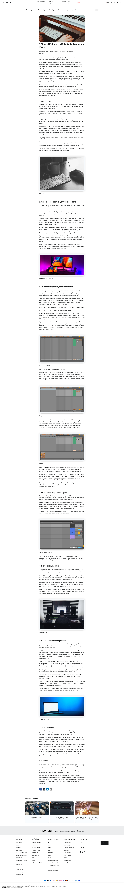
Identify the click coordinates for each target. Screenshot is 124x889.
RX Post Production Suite (53, 865)
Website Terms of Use (6, 887)
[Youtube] (85, 852)
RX (48, 842)
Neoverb (49, 857)
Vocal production (67, 860)
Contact (17, 845)
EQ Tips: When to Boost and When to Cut (62, 818)
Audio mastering (41, 10)
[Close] (122, 886)
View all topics (67, 862)
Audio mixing (50, 10)
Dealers (33, 860)
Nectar (49, 850)
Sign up (105, 843)
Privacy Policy (13, 887)
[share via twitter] (44, 789)
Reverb (65, 857)
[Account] (117, 2)
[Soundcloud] (87, 852)
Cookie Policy (20, 887)
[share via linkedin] (47, 789)
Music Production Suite (53, 862)
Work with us (18, 847)
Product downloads (36, 850)
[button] (27, 10)
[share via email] (51, 789)
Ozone (49, 845)
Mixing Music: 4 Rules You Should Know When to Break (37, 818)
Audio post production (69, 847)
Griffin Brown (42, 51)
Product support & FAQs (37, 862)
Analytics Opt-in (19, 874)
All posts (32, 10)
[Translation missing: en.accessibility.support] (114, 2)
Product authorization (36, 842)
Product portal (35, 852)
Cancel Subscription (20, 872)
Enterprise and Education (21, 855)
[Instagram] (82, 852)
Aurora (49, 855)
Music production (62, 51)
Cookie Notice (19, 857)
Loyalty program (35, 855)
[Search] (111, 2)
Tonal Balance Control (53, 860)
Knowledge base (35, 845)
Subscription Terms (20, 869)
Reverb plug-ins (51, 867)
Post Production (70, 51)
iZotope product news (81, 10)
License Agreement (20, 864)
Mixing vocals (92, 10)
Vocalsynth (50, 852)
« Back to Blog (43, 793)
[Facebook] (80, 852)
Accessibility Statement (21, 867)
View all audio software (53, 870)
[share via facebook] (40, 789)
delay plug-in (42, 423)
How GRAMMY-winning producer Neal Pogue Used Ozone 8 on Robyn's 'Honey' (87, 818)
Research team (19, 850)
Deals (33, 857)
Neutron (49, 847)
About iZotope (19, 842)
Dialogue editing (69, 10)
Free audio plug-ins (36, 847)
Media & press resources (21, 852)
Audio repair (59, 10)
